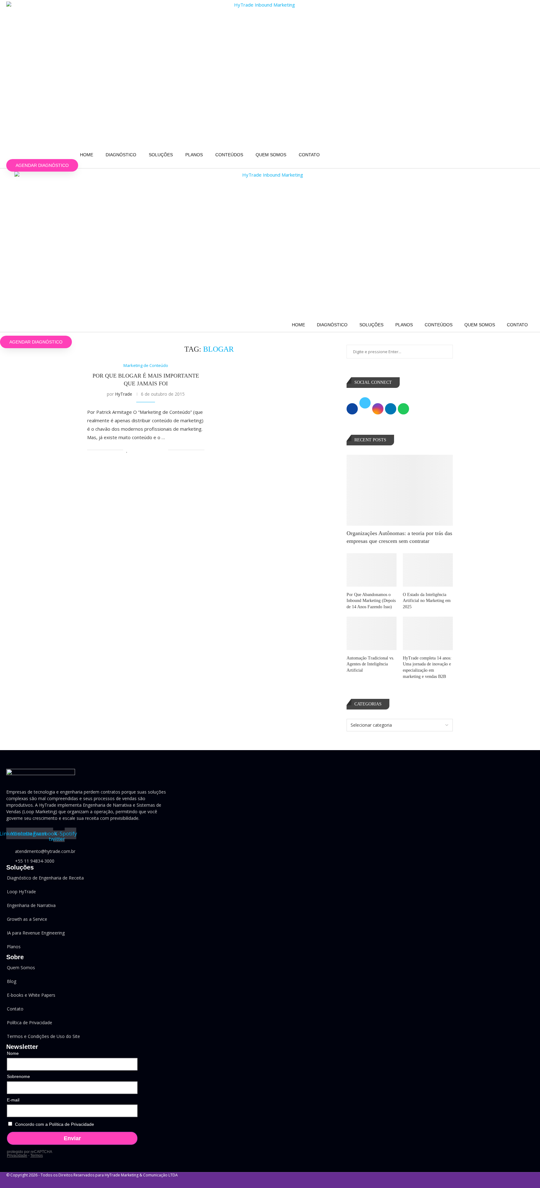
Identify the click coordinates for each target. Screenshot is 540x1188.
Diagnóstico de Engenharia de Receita (45, 878)
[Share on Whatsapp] (150, 450)
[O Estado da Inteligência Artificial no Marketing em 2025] (428, 570)
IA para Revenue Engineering (36, 933)
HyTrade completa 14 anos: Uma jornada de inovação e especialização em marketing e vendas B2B (427, 667)
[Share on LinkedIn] (143, 450)
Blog (11, 981)
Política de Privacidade (29, 1022)
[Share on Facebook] (134, 450)
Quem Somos (271, 154)
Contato (309, 154)
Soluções (161, 154)
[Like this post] (127, 450)
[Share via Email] (163, 450)
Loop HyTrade (21, 892)
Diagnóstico (121, 154)
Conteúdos (229, 154)
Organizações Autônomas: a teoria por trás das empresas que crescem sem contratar (399, 537)
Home (86, 154)
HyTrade (123, 394)
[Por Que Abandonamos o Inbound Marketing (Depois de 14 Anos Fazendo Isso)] (372, 570)
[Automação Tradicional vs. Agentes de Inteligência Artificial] (372, 633)
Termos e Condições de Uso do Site (43, 1036)
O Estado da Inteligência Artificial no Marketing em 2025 (427, 600)
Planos (194, 154)
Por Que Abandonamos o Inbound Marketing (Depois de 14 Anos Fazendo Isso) (371, 600)
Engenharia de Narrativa (31, 905)
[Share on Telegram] (156, 450)
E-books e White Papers (31, 995)
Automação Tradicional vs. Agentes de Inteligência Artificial (370, 664)
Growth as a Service (27, 919)
